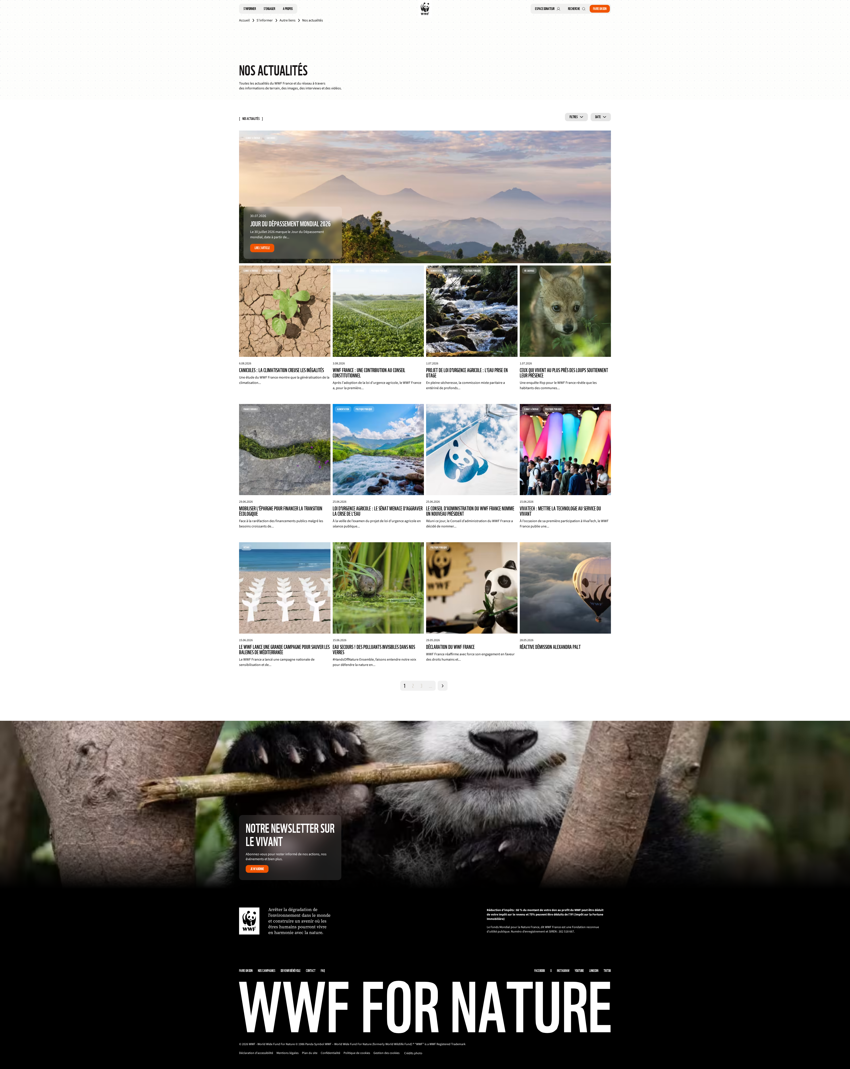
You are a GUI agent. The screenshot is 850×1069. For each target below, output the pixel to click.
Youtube (579, 971)
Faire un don (600, 9)
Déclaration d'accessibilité (256, 1053)
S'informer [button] (249, 9)
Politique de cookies (357, 1053)
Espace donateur (544, 9)
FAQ (323, 971)
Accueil (244, 20)
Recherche (574, 9)
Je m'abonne (257, 869)
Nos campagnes (266, 971)
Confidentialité (330, 1053)
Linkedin (593, 971)
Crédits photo (413, 1053)
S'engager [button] (269, 9)
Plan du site (309, 1053)
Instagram (563, 971)
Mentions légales (287, 1053)
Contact (310, 971)
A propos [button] (288, 9)
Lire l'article (262, 248)
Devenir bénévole (291, 971)
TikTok (607, 971)
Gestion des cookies (386, 1053)
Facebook (539, 971)
